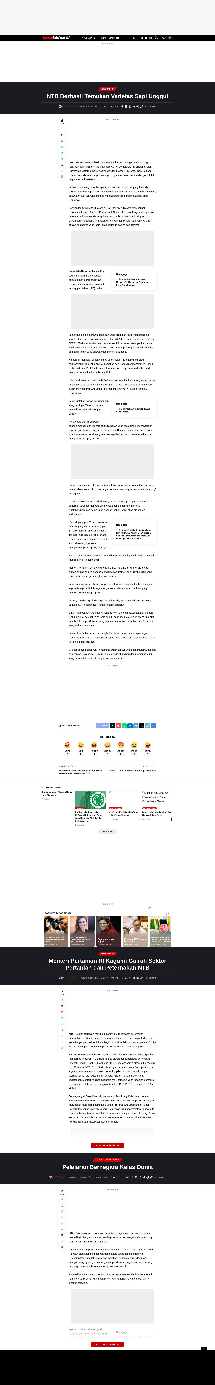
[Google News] (150, 38)
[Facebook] (138, 38)
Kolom (99, 1160)
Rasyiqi (58, 1177)
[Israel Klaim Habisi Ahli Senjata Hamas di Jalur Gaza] (157, 800)
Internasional (149, 808)
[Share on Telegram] (133, 107)
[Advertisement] (107, 17)
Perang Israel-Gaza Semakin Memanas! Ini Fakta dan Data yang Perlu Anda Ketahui (132, 282)
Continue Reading (107, 1145)
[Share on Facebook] (122, 107)
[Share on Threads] (137, 107)
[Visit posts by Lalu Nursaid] (60, 106)
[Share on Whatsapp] (130, 107)
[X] (142, 38)
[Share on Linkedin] (62, 153)
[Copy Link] (141, 107)
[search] (158, 38)
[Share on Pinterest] (126, 107)
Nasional (80, 808)
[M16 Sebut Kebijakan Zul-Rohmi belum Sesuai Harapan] (124, 800)
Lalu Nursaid (71, 106)
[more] (122, 38)
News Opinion (107, 89)
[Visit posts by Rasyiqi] (50, 1177)
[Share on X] (62, 135)
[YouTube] (146, 38)
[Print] (62, 177)
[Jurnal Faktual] (56, 38)
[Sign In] (134, 38)
